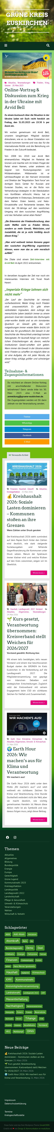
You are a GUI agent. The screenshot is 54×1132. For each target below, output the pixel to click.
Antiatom (32, 934)
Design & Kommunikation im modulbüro (34, 1128)
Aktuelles (12, 83)
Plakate (29, 1012)
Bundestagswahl (14, 948)
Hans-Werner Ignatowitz (24, 966)
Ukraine (8, 85)
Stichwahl (9, 1019)
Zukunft (31, 489)
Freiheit (38, 960)
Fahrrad (43, 954)
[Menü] (5, 45)
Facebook (27, 435)
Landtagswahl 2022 (14, 893)
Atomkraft (12, 940)
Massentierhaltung (17, 999)
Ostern (20, 1012)
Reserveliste (40, 1012)
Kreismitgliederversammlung (22, 986)
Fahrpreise (32, 954)
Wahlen (8, 910)
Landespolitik (11, 889)
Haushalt (22, 489)
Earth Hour (15, 739)
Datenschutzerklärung (15, 1103)
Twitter (27, 417)
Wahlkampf (18, 1031)
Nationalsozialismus (34, 1006)
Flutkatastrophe (27, 960)
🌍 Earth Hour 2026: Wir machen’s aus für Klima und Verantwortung (24, 760)
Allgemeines (24, 612)
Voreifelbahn (29, 1025)
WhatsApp (27, 423)
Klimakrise (26, 739)
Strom (18, 1018)
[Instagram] (15, 837)
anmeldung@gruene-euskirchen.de (25, 396)
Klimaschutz (37, 739)
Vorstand (39, 609)
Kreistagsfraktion (13, 492)
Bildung (8, 861)
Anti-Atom (19, 934)
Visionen (17, 1025)
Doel (40, 948)
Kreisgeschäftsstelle (14, 1115)
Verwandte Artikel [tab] (20, 455)
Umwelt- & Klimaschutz (36, 742)
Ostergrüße (10, 1012)
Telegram (27, 429)
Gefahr (8, 966)
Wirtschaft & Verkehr (15, 913)
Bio (32, 941)
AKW (8, 934)
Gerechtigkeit (11, 875)
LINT (43, 993)
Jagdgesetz (25, 973)
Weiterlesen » (39, 573)
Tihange (30, 1018)
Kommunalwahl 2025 (15, 882)
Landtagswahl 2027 (27, 609)
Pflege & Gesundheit (15, 899)
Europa (8, 872)
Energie (8, 868)
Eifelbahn (10, 954)
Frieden (40, 83)
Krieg (47, 83)
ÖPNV (30, 1031)
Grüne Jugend (11, 879)
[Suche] (48, 45)
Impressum (10, 1100)
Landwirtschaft (12, 896)
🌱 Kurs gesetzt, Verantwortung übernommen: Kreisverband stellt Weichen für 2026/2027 (25, 1067)
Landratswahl (13, 992)
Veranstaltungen (24, 83)
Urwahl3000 (44, 1125)
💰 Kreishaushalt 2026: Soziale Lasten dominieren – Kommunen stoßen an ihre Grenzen (24, 1057)
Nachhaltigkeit (14, 1006)
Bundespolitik (11, 865)
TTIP (41, 1019)
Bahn (25, 941)
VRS (8, 1031)
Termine (8, 1111)
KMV (9, 979)
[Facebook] (7, 837)
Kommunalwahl (24, 979)
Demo (29, 948)
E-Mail (27, 442)
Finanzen (14, 489)
